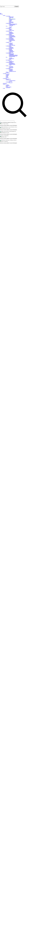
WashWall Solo (11, 25)
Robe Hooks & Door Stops (12, 71)
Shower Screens (11, 22)
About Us (7, 84)
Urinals (10, 41)
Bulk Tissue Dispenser (12, 56)
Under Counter (11, 44)
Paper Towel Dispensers (9, 48)
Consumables (8, 72)
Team (7, 86)
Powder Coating (11, 17)
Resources (7, 79)
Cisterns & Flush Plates (12, 40)
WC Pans (10, 20)
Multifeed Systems (11, 30)
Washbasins (10, 19)
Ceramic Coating (11, 16)
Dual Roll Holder (11, 54)
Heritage (7, 75)
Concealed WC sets (11, 39)
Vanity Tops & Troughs (12, 45)
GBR (0, 13)
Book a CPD (10, 82)
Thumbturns (10, 70)
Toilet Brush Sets (11, 62)
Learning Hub (5, 78)
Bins (6, 57)
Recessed (10, 31)
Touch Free (10, 26)
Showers (7, 65)
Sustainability (8, 85)
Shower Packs (11, 66)
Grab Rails (10, 37)
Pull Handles (10, 69)
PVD (10, 18)
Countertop (10, 43)
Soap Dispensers (8, 28)
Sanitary (10, 59)
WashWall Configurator (12, 24)
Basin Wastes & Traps (12, 63)
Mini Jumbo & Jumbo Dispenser (13, 55)
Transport (7, 77)
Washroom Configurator (12, 80)
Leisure (7, 76)
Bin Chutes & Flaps (11, 58)
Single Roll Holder (11, 53)
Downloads (10, 81)
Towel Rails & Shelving (12, 64)
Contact (4, 88)
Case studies (4, 73)
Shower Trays (11, 67)
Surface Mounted (11, 33)
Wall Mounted (11, 50)
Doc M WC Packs (11, 35)
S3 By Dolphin (5, 83)
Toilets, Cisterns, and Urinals (9, 38)
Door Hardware (8, 68)
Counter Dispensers (11, 51)
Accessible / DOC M (8, 34)
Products (4, 15)
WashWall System (8, 23)
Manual (10, 27)
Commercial (7, 74)
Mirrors (10, 21)
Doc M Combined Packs (12, 36)
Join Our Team (8, 87)
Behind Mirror (11, 32)
